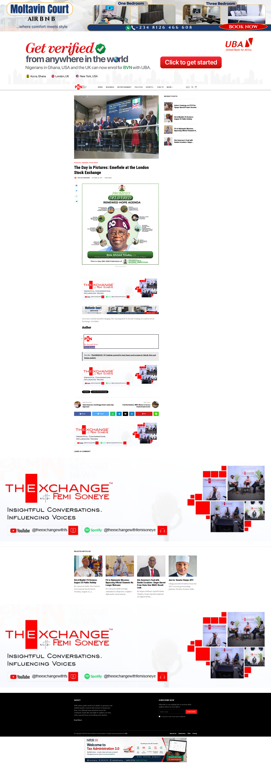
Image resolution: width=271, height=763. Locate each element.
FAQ (189, 733)
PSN (126, 733)
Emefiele (86, 392)
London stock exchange (99, 392)
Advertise (181, 733)
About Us (173, 733)
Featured (77, 162)
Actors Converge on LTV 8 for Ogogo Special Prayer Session (185, 106)
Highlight (85, 162)
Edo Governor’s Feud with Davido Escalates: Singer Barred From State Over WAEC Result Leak (185, 143)
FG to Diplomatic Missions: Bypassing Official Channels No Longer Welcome (185, 131)
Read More (78, 720)
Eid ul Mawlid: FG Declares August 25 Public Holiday (183, 118)
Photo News (93, 162)
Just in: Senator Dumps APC (181, 580)
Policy (195, 733)
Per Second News (84, 178)
